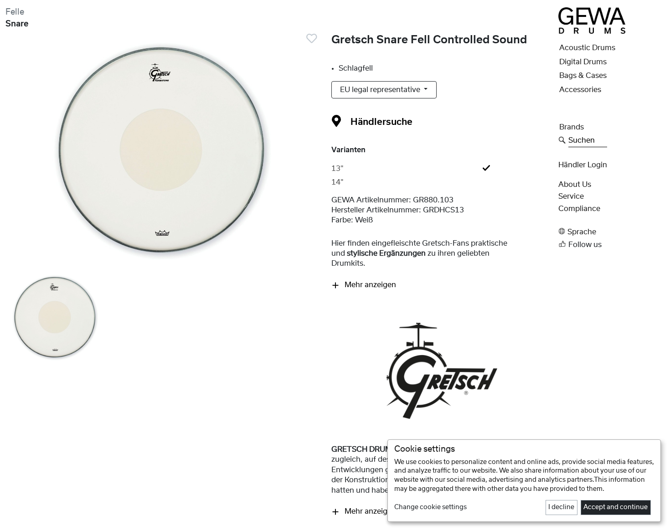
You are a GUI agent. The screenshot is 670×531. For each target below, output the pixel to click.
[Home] (591, 20)
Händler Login (582, 165)
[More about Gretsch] (442, 370)
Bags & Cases (583, 75)
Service (571, 196)
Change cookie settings (430, 507)
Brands (571, 127)
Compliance (579, 208)
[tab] (442, 169)
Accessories (580, 89)
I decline (561, 507)
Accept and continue (615, 507)
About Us (574, 184)
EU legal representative (381, 89)
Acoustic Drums (587, 48)
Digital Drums (583, 62)
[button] (611, 231)
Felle (14, 12)
